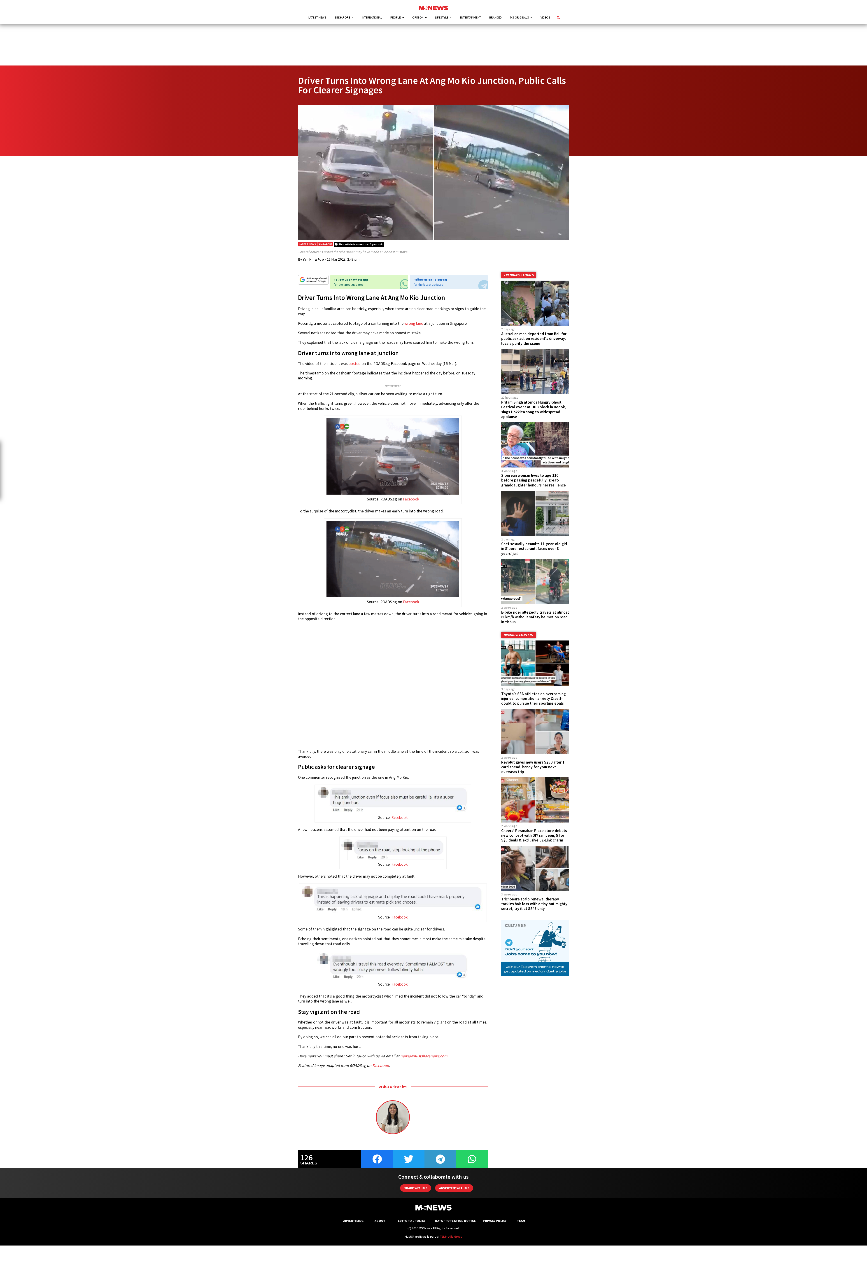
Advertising (353, 1220)
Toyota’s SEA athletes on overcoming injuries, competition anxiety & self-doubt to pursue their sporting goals (533, 698)
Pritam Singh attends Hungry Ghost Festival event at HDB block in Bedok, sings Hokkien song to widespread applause (533, 409)
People (395, 17)
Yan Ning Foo (313, 259)
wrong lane (413, 323)
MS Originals (519, 17)
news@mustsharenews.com (423, 1056)
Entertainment (470, 17)
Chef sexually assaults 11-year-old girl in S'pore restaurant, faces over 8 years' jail (534, 548)
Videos (545, 17)
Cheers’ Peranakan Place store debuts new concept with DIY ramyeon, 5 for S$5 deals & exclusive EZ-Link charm (534, 835)
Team (521, 1220)
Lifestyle (441, 17)
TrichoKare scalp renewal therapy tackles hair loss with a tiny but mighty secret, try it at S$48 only (534, 904)
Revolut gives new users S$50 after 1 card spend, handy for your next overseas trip (532, 767)
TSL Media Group (451, 1236)
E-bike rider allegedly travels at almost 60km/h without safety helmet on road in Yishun (535, 617)
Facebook (411, 499)
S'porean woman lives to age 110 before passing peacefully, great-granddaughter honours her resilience (533, 480)
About (380, 1220)
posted (355, 363)
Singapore (342, 17)
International (372, 17)
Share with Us (415, 1188)
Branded (495, 17)
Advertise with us (454, 1188)
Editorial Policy (411, 1220)
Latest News (317, 17)
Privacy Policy (494, 1220)
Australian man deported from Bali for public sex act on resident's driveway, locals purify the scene (533, 338)
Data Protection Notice (455, 1220)
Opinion (418, 17)
